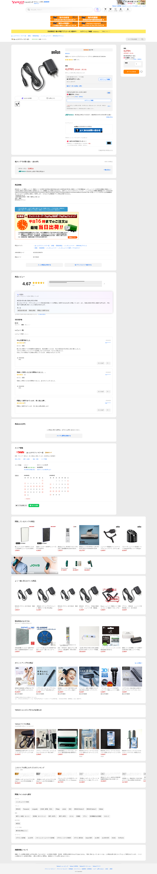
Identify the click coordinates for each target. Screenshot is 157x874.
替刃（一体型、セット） (23, 816)
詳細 (109, 106)
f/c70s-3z (121, 838)
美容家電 (41, 248)
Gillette (101, 809)
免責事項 (84, 869)
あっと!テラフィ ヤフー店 (18, 36)
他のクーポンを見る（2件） (75, 86)
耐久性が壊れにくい (21, 830)
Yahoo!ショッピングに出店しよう (131, 6)
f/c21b (113, 838)
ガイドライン (77, 869)
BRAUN (18, 809)
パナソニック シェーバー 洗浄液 (45, 838)
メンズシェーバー (46, 36)
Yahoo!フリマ (96, 866)
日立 (70, 809)
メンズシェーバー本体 (22, 802)
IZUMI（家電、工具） (46, 809)
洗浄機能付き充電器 (95, 816)
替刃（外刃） (52, 816)
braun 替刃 (89, 838)
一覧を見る (106, 170)
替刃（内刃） (63, 816)
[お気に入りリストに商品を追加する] (141, 71)
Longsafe (35, 809)
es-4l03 (97, 838)
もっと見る (138, 663)
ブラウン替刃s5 (78, 838)
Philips (58, 809)
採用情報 (89, 869)
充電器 (78, 816)
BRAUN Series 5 (79, 809)
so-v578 (30, 838)
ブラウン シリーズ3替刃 (64, 838)
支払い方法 (17, 459)
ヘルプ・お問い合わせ (98, 869)
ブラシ (85, 816)
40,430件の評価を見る (29, 469)
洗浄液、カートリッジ (39, 816)
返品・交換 (35, 459)
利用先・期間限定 (79, 96)
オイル (71, 816)
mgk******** (108, 403)
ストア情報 (44, 459)
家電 (29, 36)
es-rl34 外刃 (105, 838)
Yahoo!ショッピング (62, 866)
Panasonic (26, 809)
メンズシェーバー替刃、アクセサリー (69, 248)
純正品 (18, 823)
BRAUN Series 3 (91, 809)
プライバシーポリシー (50, 869)
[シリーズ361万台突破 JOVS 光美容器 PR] (34, 557)
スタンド (106, 816)
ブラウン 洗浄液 (20, 838)
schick (64, 809)
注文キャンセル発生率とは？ (44, 469)
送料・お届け (26, 459)
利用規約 (71, 869)
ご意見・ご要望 (108, 869)
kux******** (108, 374)
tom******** (108, 342)
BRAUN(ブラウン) (58, 36)
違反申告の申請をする (106, 150)
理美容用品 (36, 36)
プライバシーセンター (62, 869)
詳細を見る (109, 117)
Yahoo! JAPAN (116, 6)
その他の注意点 (41, 314)
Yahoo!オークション (85, 866)
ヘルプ (144, 6)
